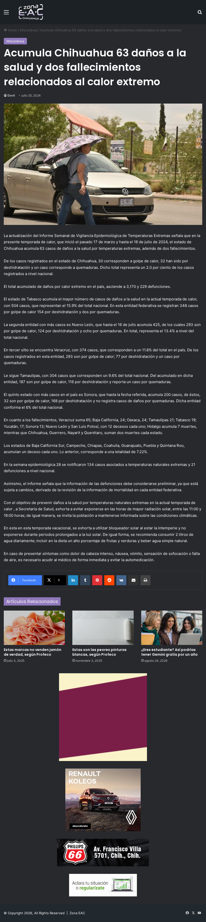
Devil (11, 95)
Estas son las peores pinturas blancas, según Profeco (99, 652)
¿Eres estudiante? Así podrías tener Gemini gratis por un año (169, 652)
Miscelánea (28, 30)
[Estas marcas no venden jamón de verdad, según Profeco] (34, 628)
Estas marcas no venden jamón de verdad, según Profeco (32, 652)
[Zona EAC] (30, 12)
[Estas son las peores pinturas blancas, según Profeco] (102, 628)
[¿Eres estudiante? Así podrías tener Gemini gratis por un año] (171, 628)
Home (12, 30)
